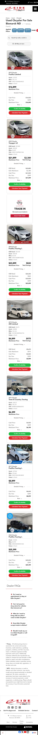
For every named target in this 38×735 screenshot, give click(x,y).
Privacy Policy (21, 722)
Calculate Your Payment (19, 112)
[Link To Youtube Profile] (25, 733)
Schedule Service (23, 710)
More (18, 104)
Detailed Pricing (18, 93)
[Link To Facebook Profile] (9, 707)
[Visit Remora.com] (28, 727)
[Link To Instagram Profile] (19, 707)
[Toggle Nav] (35, 9)
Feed (34, 732)
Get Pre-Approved (10, 710)
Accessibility (29, 722)
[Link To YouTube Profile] (16, 707)
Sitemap (14, 722)
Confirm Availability (19, 108)
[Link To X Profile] (12, 707)
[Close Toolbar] (3, 733)
